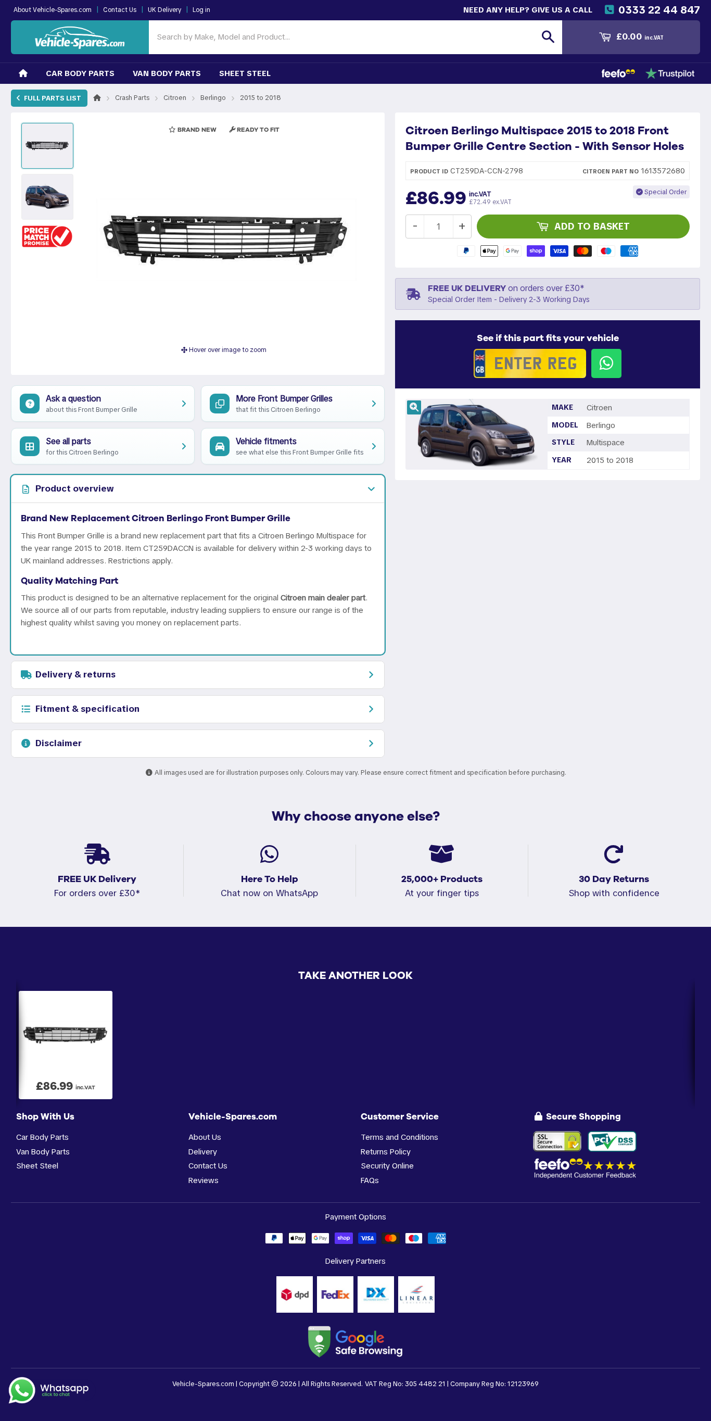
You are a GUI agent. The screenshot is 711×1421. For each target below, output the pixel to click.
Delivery (202, 1151)
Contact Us (119, 10)
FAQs (370, 1180)
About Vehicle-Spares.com (53, 10)
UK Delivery (164, 10)
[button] (47, 236)
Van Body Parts (167, 73)
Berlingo (213, 98)
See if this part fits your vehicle (548, 338)
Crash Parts (132, 98)
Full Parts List (51, 98)
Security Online (387, 1165)
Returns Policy (386, 1151)
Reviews (203, 1180)
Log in (201, 10)
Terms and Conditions (399, 1137)
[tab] (197, 488)
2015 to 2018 (260, 98)
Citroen (174, 98)
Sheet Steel (245, 73)
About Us (204, 1137)
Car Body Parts (80, 73)
